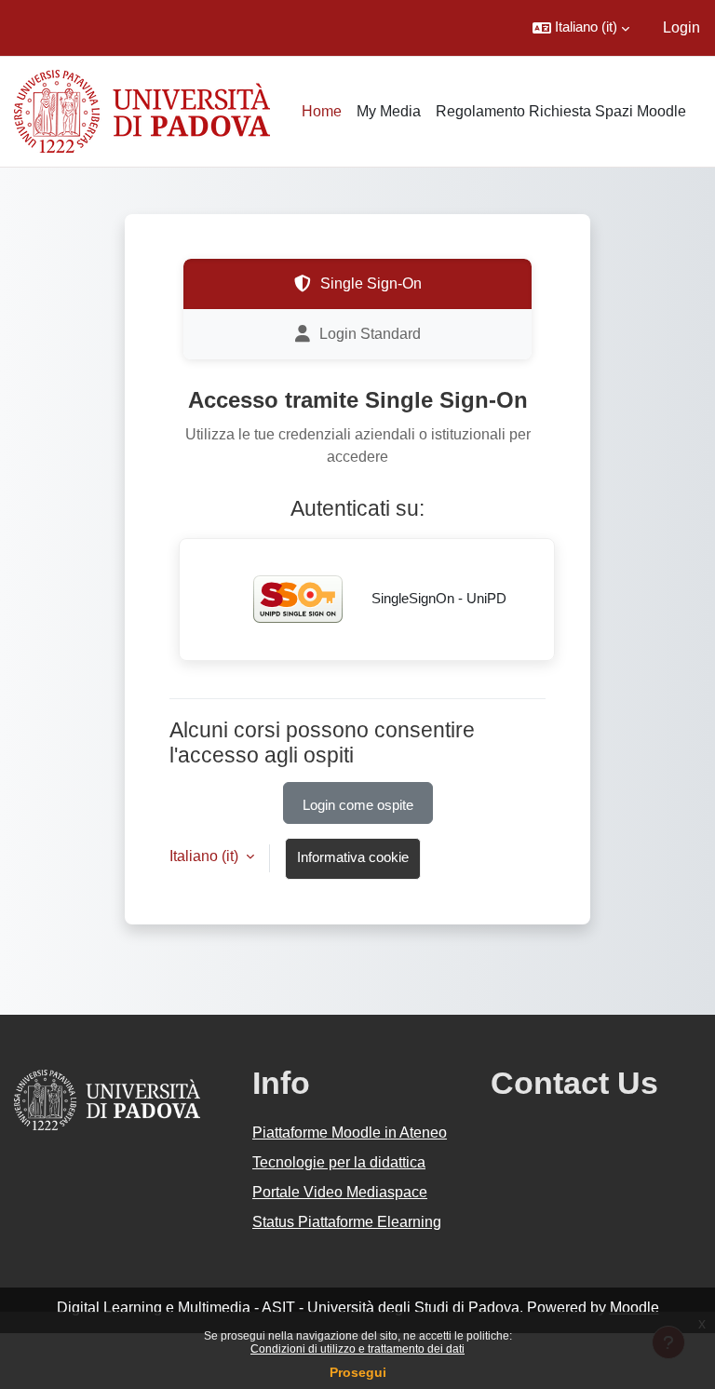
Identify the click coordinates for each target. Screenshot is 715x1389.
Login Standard (370, 334)
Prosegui (358, 1372)
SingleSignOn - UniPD (437, 598)
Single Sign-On (371, 283)
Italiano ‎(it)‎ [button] (205, 856)
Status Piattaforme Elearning (346, 1222)
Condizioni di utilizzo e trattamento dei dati (357, 1348)
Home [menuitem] (322, 111)
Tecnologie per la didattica (338, 1162)
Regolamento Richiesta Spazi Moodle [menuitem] (561, 111)
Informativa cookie (353, 857)
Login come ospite (358, 805)
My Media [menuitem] (389, 111)
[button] (581, 28)
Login (681, 27)
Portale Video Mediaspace (339, 1192)
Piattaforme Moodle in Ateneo (349, 1132)
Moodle (634, 1307)
